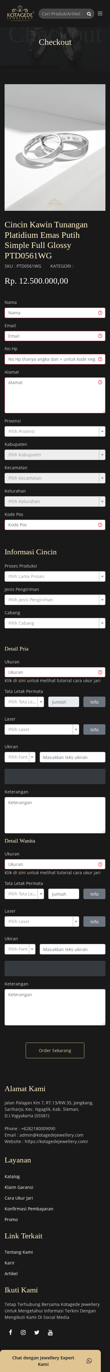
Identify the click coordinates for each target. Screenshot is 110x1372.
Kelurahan (15, 491)
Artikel (11, 1273)
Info (94, 702)
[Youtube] (50, 1332)
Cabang (12, 612)
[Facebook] (10, 1332)
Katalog (12, 1176)
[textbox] (53, 431)
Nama (11, 302)
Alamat (12, 372)
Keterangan (16, 792)
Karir (10, 1263)
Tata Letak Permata (24, 691)
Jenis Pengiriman (22, 589)
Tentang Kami (19, 1252)
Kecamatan (16, 467)
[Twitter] (37, 1332)
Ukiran (11, 746)
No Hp (11, 349)
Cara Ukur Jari (19, 1198)
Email (10, 325)
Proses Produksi (21, 566)
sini (22, 680)
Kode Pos (14, 514)
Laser (10, 719)
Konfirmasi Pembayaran (29, 1209)
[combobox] (55, 431)
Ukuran (12, 662)
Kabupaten (16, 444)
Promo (11, 1219)
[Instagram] (23, 1332)
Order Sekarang (55, 1050)
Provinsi (13, 421)
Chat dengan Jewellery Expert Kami (43, 1361)
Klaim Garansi (19, 1187)
